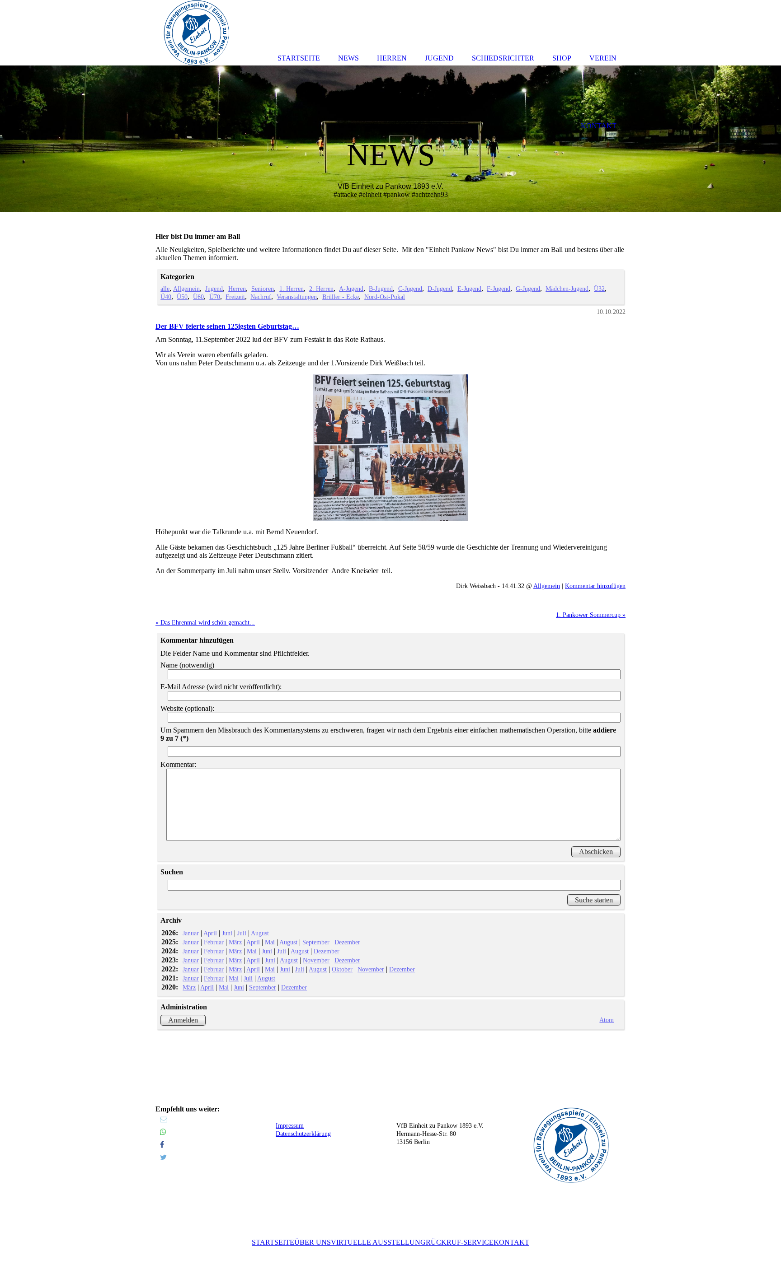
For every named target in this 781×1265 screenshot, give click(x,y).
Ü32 (599, 288)
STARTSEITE (273, 1242)
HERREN (392, 58)
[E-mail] (163, 1119)
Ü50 (182, 296)
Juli (241, 933)
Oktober (342, 969)
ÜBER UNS (312, 1242)
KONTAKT (511, 1242)
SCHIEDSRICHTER (503, 58)
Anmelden (183, 1020)
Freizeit (235, 296)
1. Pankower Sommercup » (591, 614)
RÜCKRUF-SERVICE (460, 1242)
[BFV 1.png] (390, 447)
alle (164, 288)
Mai (270, 942)
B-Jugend (381, 288)
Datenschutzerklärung (303, 1133)
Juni (227, 933)
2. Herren (321, 288)
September (315, 942)
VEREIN (602, 58)
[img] (390, 138)
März (235, 942)
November (316, 960)
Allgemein (186, 288)
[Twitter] (163, 1157)
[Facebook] (162, 1144)
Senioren (262, 288)
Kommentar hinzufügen (595, 585)
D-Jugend (440, 288)
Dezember (347, 942)
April (210, 933)
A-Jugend (351, 288)
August (260, 933)
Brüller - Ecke (340, 296)
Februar (214, 942)
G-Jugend (528, 288)
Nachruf (260, 296)
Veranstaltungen (297, 296)
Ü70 (214, 296)
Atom (606, 1019)
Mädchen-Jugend (567, 288)
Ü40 (165, 296)
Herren (237, 288)
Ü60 (198, 296)
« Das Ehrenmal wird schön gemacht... (205, 622)
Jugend (214, 288)
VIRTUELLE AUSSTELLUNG (378, 1242)
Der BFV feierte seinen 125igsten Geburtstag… (227, 326)
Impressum (290, 1125)
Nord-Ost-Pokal (384, 296)
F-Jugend (498, 288)
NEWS (348, 58)
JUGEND (439, 58)
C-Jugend (410, 288)
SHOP (561, 58)
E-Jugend (469, 288)
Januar (191, 933)
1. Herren (291, 288)
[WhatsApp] (163, 1132)
